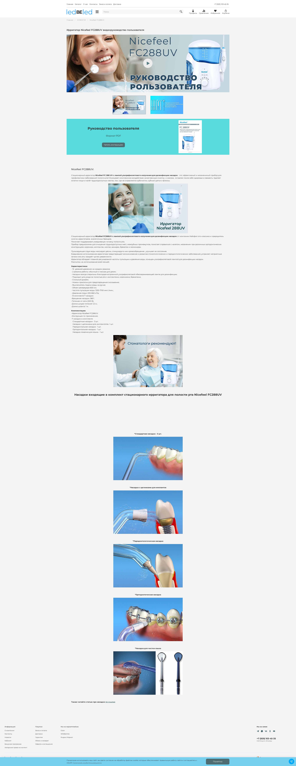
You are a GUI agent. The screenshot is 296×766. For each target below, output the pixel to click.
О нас (85, 4)
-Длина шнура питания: (82, 304)
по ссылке (110, 702)
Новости (8, 737)
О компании (9, 730)
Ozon (63, 730)
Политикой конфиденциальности (87, 763)
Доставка (117, 4)
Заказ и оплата (105, 4)
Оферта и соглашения (44, 744)
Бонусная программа (13, 744)
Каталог (78, 4)
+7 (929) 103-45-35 (221, 4)
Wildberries (65, 734)
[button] (129, 104)
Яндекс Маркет (67, 737)
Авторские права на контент (16, 747)
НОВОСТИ (81, 20)
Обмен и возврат (42, 741)
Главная (70, 4)
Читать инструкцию (113, 145)
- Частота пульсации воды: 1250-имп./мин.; (92, 290)
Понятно (217, 761)
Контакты (93, 4)
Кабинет (8, 741)
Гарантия (39, 737)
